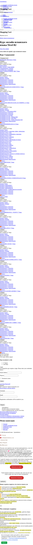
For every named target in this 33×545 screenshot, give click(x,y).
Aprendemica (3, 1)
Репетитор (6, 428)
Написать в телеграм (16, 477)
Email (1, 395)
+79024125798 (3, 440)
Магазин (5, 429)
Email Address (3, 372)
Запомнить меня (6, 378)
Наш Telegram (3, 442)
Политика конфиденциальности (8, 411)
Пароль (2, 375)
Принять (4, 542)
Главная (5, 424)
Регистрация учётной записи (7, 388)
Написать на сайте (16, 467)
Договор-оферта (4, 414)
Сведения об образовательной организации (11, 417)
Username (2, 390)
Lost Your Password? (5, 384)
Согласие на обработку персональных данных (12, 416)
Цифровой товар (7, 427)
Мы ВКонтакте (3, 445)
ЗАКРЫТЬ (3, 481)
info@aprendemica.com (8, 437)
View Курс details (4, 49)
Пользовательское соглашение (8, 413)
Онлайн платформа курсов (10, 425)
